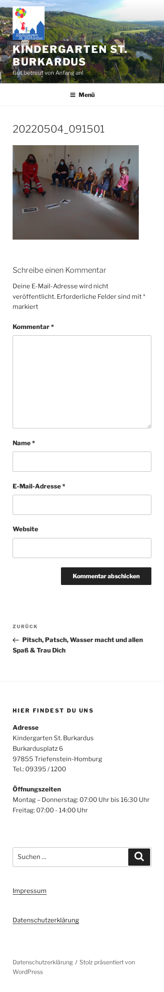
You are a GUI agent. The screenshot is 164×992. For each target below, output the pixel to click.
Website (25, 529)
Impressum (30, 891)
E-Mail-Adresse (39, 486)
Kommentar (33, 327)
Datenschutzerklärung (46, 920)
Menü (87, 94)
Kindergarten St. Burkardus (70, 55)
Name (24, 443)
